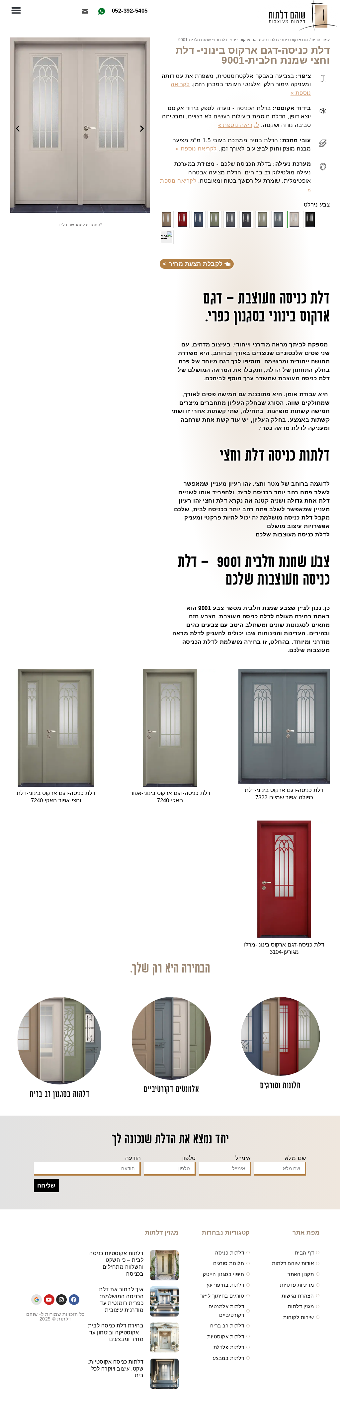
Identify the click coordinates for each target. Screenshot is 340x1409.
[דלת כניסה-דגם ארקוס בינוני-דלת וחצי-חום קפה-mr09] (166, 237)
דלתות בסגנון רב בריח (59, 1094)
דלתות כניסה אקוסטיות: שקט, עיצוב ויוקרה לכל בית (116, 1368)
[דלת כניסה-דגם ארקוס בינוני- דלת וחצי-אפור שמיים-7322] (278, 219)
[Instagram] (61, 1299)
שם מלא (295, 1158)
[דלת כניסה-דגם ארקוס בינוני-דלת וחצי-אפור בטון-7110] (230, 219)
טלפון (189, 1158)
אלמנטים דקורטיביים (171, 1089)
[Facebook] (74, 1299)
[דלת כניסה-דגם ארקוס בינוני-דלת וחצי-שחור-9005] (310, 219)
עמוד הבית (320, 39)
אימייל (243, 1158)
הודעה (133, 1158)
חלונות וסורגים (280, 1086)
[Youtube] (49, 1299)
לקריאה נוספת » (238, 125)
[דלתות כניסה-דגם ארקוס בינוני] (214, 219)
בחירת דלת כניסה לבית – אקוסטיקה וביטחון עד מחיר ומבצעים (115, 1332)
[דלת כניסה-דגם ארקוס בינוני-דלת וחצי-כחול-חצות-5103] (198, 219)
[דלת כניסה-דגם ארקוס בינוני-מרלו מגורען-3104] (182, 219)
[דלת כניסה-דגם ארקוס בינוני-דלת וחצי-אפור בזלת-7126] (246, 219)
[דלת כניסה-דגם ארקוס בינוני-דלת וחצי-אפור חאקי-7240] (262, 219)
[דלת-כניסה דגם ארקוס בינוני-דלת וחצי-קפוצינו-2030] (166, 219)
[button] (16, 10)
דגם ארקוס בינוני (294, 39)
